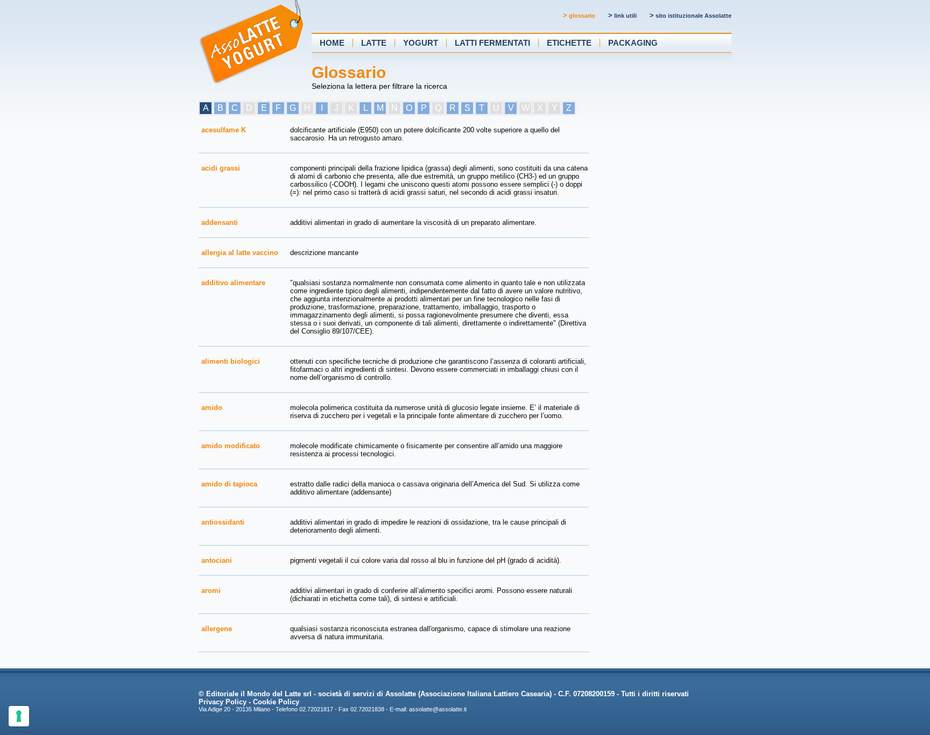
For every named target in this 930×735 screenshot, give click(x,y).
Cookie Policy (276, 702)
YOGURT (420, 42)
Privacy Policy (222, 702)
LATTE (373, 42)
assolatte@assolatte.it (438, 709)
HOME (332, 42)
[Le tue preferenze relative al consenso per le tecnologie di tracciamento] (19, 716)
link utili (622, 15)
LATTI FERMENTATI (492, 42)
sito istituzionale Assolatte (690, 15)
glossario (579, 15)
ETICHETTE (569, 42)
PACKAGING (633, 42)
